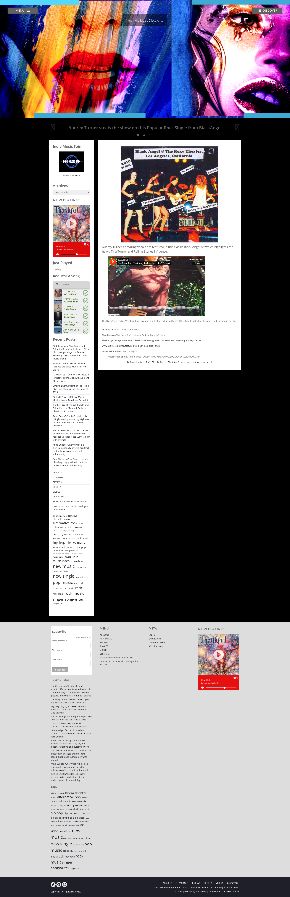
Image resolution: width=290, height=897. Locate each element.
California (78, 527)
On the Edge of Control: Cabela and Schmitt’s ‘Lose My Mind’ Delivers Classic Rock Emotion (71, 408)
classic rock (185, 362)
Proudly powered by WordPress (190, 891)
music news (58, 556)
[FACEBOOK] (58, 884)
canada (56, 530)
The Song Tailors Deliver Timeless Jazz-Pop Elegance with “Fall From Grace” (70, 366)
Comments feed (157, 642)
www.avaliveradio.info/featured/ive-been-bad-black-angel (131, 345)
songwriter (58, 603)
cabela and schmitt (62, 527)
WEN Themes (232, 891)
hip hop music (76, 542)
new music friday (60, 571)
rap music (69, 588)
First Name (57, 650)
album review (59, 515)
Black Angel (173, 362)
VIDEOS (56, 491)
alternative (71, 515)
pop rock (78, 582)
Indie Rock (58, 550)
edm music (57, 538)
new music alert (82, 567)
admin (150, 134)
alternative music (61, 519)
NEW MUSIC (59, 477)
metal (67, 553)
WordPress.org (156, 646)
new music (64, 566)
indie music (68, 547)
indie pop (80, 547)
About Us (57, 472)
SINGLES (150, 362)
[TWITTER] (53, 884)
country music (62, 534)
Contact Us (58, 496)
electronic (66, 538)
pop (86, 577)
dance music (78, 534)
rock (78, 588)
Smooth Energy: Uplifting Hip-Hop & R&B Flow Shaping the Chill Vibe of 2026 (71, 389)
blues (81, 523)
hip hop (59, 542)
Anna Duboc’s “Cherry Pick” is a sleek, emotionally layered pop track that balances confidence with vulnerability (71, 449)
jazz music (73, 550)
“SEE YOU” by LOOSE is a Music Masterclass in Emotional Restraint (70, 399)
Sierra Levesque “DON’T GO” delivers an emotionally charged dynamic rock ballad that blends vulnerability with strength (71, 435)
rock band (196, 362)
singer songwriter (68, 599)
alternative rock (65, 523)
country (71, 530)
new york (79, 577)
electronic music (80, 538)
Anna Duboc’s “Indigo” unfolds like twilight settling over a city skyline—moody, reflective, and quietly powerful (71, 421)
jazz (66, 550)
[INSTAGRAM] (64, 884)
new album (77, 561)
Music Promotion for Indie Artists (69, 501)
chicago (64, 531)
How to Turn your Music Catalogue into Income (70, 508)
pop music (63, 582)
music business (77, 554)
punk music (57, 588)
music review (71, 556)
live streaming (58, 554)
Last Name (57, 659)
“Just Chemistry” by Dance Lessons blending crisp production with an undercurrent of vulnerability (70, 462)
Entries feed (155, 638)
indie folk (56, 547)
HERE (77, 175)
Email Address (59, 640)
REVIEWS (57, 482)
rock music (208, 362)
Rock (142, 362)
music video (61, 561)
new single (63, 576)
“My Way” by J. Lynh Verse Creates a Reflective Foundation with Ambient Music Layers (71, 377)
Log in (152, 634)
